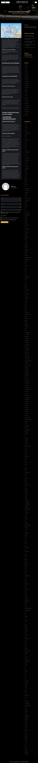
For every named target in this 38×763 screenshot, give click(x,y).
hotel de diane (27, 350)
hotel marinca (27, 403)
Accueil (14, 13)
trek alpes (26, 709)
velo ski (26, 721)
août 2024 (26, 113)
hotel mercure (27, 407)
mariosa (26, 482)
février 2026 (26, 77)
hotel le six (26, 393)
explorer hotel (26, 277)
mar (25, 476)
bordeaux (26, 206)
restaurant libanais (27, 610)
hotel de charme (27, 348)
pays (25, 557)
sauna (26, 636)
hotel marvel (26, 405)
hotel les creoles (27, 399)
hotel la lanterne (27, 381)
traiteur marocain (27, 701)
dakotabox (26, 245)
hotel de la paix (27, 352)
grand (26, 310)
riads (25, 614)
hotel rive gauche (27, 425)
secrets (26, 644)
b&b (25, 176)
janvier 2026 (26, 79)
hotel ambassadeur (27, 332)
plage (25, 573)
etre (25, 273)
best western (26, 192)
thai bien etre (26, 695)
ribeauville (26, 616)
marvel (26, 496)
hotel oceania (26, 411)
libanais (26, 462)
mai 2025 (26, 95)
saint (25, 632)
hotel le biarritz (27, 385)
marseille (26, 494)
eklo (25, 263)
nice (25, 539)
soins (25, 677)
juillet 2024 (26, 115)
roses (26, 624)
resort (26, 606)
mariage (26, 478)
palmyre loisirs (27, 547)
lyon (25, 470)
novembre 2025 (27, 83)
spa (25, 679)
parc (25, 549)
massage (26, 498)
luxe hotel (26, 468)
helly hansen (26, 326)
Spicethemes (27, 761)
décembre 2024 (27, 105)
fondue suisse (15, 42)
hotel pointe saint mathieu (28, 419)
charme (26, 235)
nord (25, 541)
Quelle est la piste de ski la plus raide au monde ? (9, 119)
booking (26, 204)
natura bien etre (27, 533)
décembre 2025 (27, 81)
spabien (26, 685)
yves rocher (26, 754)
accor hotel (26, 127)
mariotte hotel (27, 484)
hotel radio (26, 421)
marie (26, 480)
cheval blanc (26, 237)
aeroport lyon (26, 131)
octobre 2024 (26, 109)
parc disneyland (27, 551)
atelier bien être (27, 168)
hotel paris (26, 415)
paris (25, 553)
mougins (26, 529)
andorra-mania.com (22, 2)
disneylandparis (27, 259)
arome (26, 164)
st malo (26, 687)
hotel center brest (27, 344)
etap (25, 271)
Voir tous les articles (13, 187)
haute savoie (26, 324)
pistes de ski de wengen (5, 45)
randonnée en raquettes (5, 46)
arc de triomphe (27, 160)
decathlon (26, 247)
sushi (25, 689)
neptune (26, 535)
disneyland (26, 255)
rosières (26, 626)
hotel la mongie (27, 383)
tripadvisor (26, 711)
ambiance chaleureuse (11, 40)
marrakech (26, 490)
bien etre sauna (27, 200)
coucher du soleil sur (5, 41)
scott (25, 642)
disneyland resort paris (28, 257)
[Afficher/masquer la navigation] (36, 2)
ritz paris (26, 620)
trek (25, 707)
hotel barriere (26, 336)
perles (26, 561)
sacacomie (26, 630)
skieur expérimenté (13, 47)
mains (26, 474)
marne (26, 486)
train (25, 699)
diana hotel (26, 251)
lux (25, 466)
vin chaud (17, 47)
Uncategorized (27, 715)
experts (12, 42)
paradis (8, 44)
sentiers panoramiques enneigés (6, 47)
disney (26, 253)
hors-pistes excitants (8, 43)
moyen (26, 531)
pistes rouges (10, 45)
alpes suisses (16, 39)
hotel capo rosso (27, 340)
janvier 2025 (26, 103)
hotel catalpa (26, 342)
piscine (26, 569)
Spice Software (22, 761)
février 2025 (26, 101)
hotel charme (26, 346)
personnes (26, 565)
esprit (26, 269)
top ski (26, 697)
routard (26, 628)
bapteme (26, 180)
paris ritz (26, 555)
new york (26, 537)
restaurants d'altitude (11, 46)
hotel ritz (26, 423)
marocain (26, 488)
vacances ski (26, 717)
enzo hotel (26, 265)
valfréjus (26, 719)
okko (25, 545)
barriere (26, 182)
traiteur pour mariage (27, 705)
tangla (26, 691)
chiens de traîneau (16, 40)
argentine (26, 162)
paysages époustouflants (12, 44)
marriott (26, 492)
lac (25, 460)
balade (26, 178)
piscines (26, 571)
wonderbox (26, 752)
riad (25, 612)
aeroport (26, 129)
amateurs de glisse (4, 40)
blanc (25, 202)
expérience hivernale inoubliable (6, 42)
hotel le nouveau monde (28, 389)
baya (25, 186)
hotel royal (26, 427)
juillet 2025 (26, 91)
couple (26, 241)
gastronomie (4, 43)
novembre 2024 (27, 107)
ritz (25, 618)
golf (25, 308)
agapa (26, 135)
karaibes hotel (27, 456)
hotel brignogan (27, 338)
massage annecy (27, 500)
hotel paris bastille (27, 417)
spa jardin (26, 683)
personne (26, 563)
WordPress (16, 761)
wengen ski (3, 48)
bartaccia (26, 184)
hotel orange (26, 413)
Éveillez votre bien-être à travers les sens (30, 47)
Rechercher (35, 27)
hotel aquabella (27, 334)
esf (25, 267)
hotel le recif (26, 391)
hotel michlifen (27, 409)
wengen (12, 39)
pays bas (26, 559)
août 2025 (26, 89)
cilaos (26, 239)
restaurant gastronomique (28, 608)
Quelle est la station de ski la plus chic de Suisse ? (9, 118)
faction (26, 279)
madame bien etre (27, 472)
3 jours (26, 125)
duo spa (26, 261)
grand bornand (27, 312)
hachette (26, 320)
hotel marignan (27, 401)
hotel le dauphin (27, 387)
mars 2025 (26, 99)
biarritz (26, 194)
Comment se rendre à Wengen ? (7, 117)
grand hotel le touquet (28, 314)
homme (26, 328)
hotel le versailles (27, 397)
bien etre (26, 196)
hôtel (25, 330)
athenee (26, 170)
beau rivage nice (27, 188)
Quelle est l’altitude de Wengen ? (7, 116)
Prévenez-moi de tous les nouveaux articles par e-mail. (9, 219)
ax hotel (26, 174)
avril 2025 (26, 97)
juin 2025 (26, 93)
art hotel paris (27, 166)
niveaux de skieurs (14, 43)
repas (26, 604)
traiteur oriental (27, 703)
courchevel (26, 243)
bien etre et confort (27, 198)
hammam (26, 322)
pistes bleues (18, 44)
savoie (26, 640)
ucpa (25, 713)
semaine (26, 646)
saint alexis (26, 634)
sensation (26, 648)
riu (25, 622)
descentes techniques (13, 41)
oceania (26, 543)
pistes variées (14, 45)
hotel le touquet (27, 395)
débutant (9, 41)
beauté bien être (27, 190)
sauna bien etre (27, 638)
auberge (26, 172)
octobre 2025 (26, 85)
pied (25, 567)
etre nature (26, 275)
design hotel (26, 249)
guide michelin (27, 318)
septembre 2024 (27, 111)
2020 (25, 123)
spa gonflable (26, 681)
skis (9, 39)
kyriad (26, 458)
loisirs (26, 464)
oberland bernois (4, 44)
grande (26, 316)
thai (25, 693)
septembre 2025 (27, 87)
